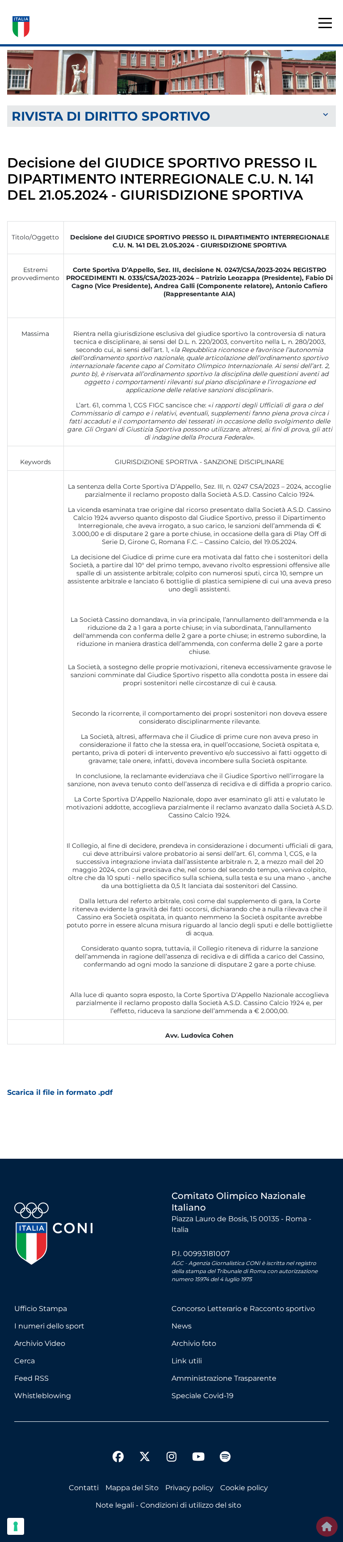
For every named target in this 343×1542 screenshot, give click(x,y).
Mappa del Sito (132, 1487)
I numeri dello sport (49, 1326)
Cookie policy (244, 1487)
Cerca (24, 1361)
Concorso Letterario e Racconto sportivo (243, 1308)
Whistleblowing (42, 1395)
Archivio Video (39, 1343)
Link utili (187, 1361)
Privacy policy (189, 1487)
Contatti (84, 1487)
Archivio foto (194, 1343)
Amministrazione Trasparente (224, 1378)
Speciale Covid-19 (203, 1395)
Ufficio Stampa (40, 1308)
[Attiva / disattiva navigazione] (171, 115)
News (182, 1326)
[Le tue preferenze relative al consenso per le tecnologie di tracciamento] (15, 1526)
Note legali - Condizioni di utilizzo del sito (168, 1505)
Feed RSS (31, 1378)
